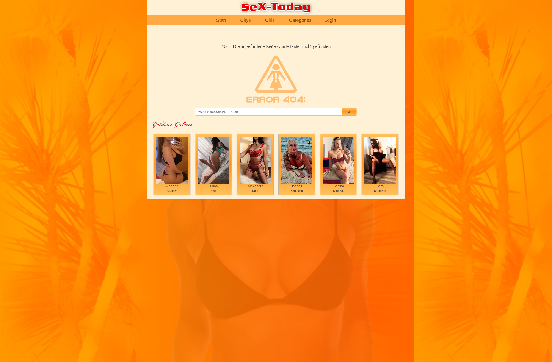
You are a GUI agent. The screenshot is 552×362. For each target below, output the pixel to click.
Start (221, 20)
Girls (270, 20)
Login (330, 20)
